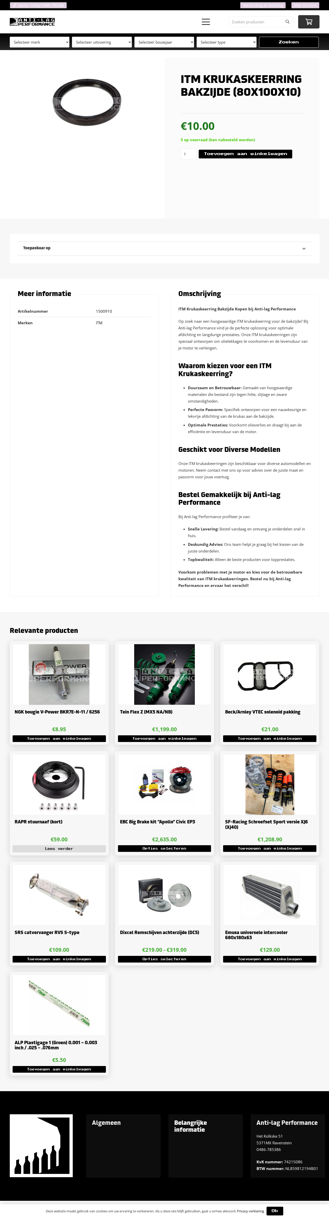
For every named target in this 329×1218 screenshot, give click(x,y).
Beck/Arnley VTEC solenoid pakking (262, 712)
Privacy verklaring (250, 1211)
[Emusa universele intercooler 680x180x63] (269, 895)
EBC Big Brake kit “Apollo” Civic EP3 (157, 822)
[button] (206, 22)
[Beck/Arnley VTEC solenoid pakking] (269, 674)
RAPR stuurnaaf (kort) (38, 822)
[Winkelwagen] (309, 22)
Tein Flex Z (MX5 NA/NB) (146, 712)
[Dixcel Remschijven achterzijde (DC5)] (164, 895)
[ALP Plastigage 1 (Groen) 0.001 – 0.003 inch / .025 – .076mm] (59, 1005)
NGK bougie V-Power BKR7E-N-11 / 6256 (57, 712)
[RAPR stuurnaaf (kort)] (59, 784)
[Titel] (32, 22)
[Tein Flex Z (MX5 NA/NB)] (164, 674)
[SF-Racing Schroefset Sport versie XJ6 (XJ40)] (269, 784)
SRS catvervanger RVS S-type (47, 933)
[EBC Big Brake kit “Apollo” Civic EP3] (164, 784)
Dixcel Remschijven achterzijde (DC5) (159, 933)
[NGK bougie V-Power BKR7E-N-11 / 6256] (59, 674)
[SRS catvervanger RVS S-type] (59, 895)
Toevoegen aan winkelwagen (245, 154)
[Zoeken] (287, 21)
